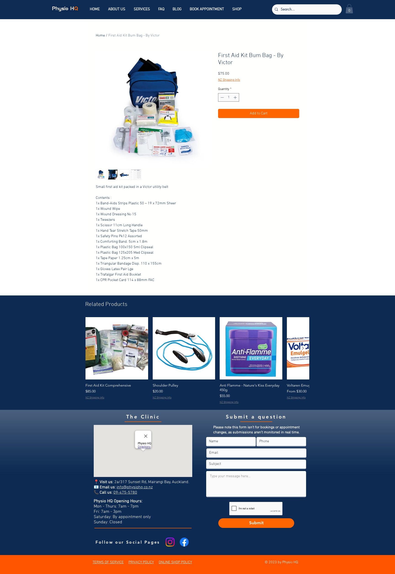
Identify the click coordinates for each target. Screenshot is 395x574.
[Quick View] (116, 348)
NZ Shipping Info (229, 80)
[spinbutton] (228, 97)
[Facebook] (184, 542)
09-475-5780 (125, 492)
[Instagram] (170, 542)
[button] (349, 8)
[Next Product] (303, 348)
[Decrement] (221, 97)
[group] (197, 361)
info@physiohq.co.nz (135, 487)
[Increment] (235, 97)
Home (100, 35)
